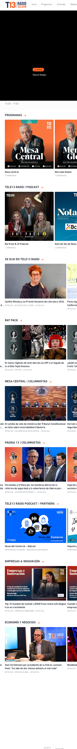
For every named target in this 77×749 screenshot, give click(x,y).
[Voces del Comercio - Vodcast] (35, 525)
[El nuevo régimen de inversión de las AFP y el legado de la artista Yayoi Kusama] (35, 342)
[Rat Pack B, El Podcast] (29, 216)
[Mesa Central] (29, 144)
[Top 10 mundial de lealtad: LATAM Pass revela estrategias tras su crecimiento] (35, 583)
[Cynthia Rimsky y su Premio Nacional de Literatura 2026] (35, 281)
